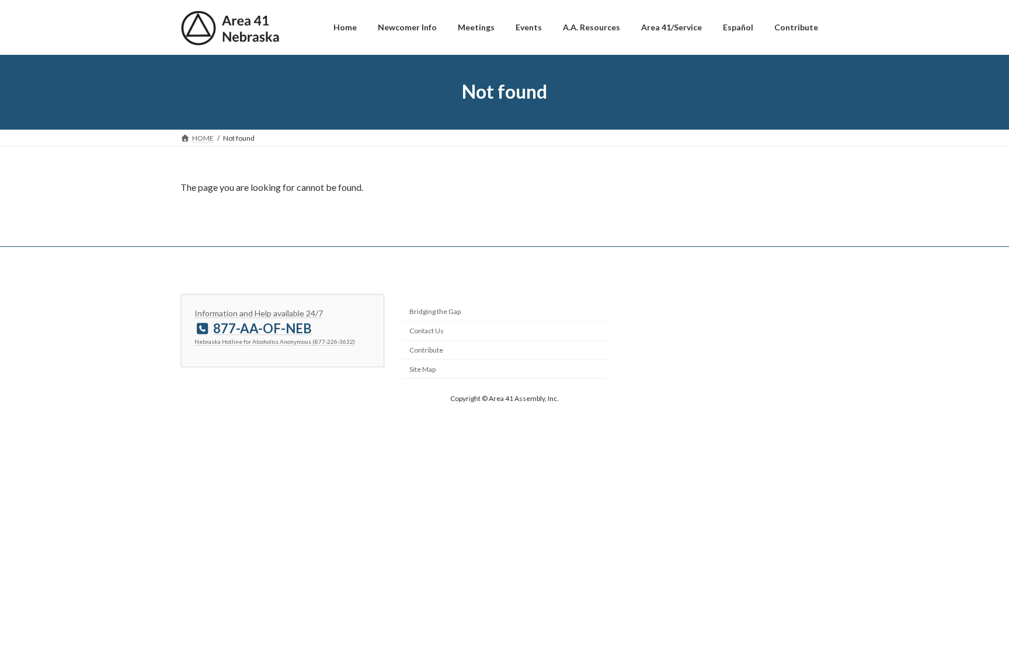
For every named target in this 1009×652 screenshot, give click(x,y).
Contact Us (426, 330)
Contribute (426, 350)
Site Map (422, 369)
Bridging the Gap (435, 311)
